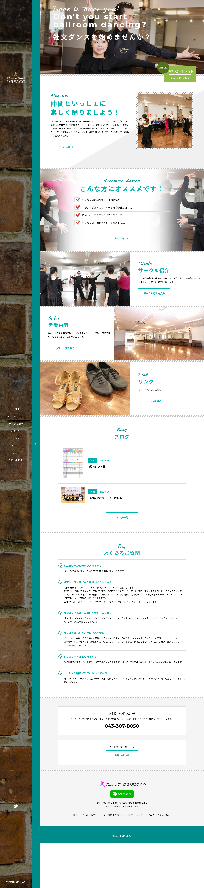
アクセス (16, 445)
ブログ (16, 452)
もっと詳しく (66, 147)
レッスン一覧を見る (64, 348)
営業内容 (16, 430)
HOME (16, 409)
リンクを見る (154, 401)
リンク (16, 438)
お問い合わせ (16, 459)
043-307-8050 (122, 726)
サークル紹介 (16, 423)
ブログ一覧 (122, 517)
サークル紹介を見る (154, 293)
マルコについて (16, 416)
